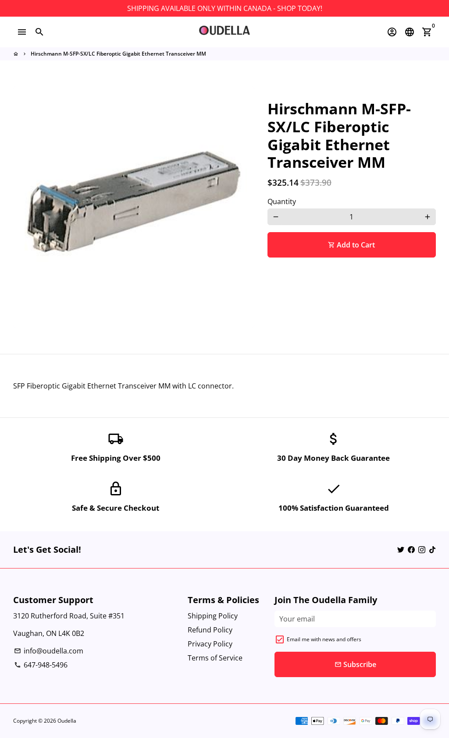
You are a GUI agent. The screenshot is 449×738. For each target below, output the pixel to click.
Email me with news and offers (324, 639)
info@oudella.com (48, 651)
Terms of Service (215, 658)
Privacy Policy (210, 644)
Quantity (281, 201)
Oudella (66, 720)
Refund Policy (210, 630)
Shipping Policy (213, 616)
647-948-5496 (41, 665)
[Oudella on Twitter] (400, 549)
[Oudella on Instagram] (421, 549)
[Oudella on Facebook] (411, 549)
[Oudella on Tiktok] (432, 549)
